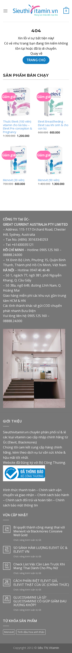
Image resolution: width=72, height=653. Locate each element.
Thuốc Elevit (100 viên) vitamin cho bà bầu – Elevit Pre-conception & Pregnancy (17, 127)
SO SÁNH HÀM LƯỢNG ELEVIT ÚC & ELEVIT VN (40, 550)
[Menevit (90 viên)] (53, 160)
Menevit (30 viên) (13, 180)
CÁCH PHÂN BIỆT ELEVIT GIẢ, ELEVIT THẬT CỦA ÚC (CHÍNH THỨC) (41, 582)
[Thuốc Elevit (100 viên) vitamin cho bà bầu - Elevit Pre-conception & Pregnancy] (18, 102)
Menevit (9, 632)
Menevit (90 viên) (48, 180)
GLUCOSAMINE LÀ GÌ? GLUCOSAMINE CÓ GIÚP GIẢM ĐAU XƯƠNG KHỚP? (40, 601)
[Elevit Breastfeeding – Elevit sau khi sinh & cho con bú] (53, 102)
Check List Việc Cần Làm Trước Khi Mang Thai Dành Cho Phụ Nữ (39, 566)
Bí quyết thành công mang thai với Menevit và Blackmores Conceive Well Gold (39, 531)
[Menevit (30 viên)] (18, 160)
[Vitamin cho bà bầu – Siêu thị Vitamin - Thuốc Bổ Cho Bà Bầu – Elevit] (35, 11)
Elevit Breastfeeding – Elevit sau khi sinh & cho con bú (53, 125)
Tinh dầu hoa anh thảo (31, 632)
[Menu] (5, 11)
